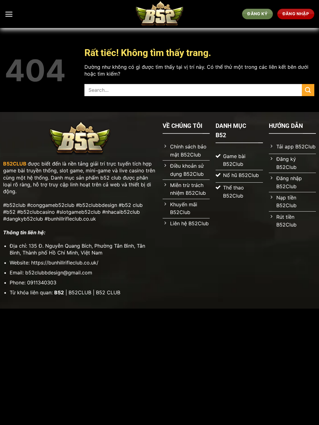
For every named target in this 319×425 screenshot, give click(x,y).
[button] (9, 14)
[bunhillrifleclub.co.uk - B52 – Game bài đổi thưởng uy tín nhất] (159, 14)
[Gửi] (308, 90)
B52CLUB (14, 164)
